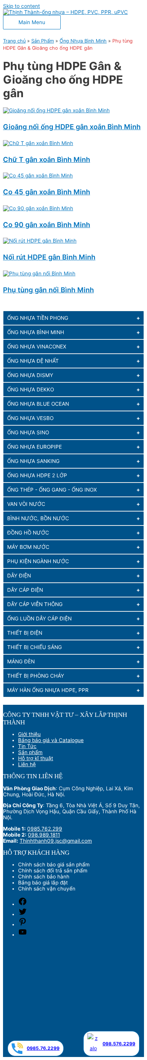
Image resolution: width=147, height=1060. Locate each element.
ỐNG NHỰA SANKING (33, 461)
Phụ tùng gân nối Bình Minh (48, 290)
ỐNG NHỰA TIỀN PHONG (37, 318)
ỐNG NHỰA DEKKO (30, 389)
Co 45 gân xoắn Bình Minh (46, 192)
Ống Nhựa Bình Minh (83, 41)
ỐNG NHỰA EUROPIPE (34, 447)
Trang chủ (14, 41)
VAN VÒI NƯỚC (26, 504)
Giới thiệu (29, 734)
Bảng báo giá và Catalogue (51, 740)
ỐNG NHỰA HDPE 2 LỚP (37, 475)
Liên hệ (27, 764)
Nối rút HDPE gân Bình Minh (49, 257)
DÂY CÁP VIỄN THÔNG (35, 604)
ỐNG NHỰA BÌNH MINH (35, 332)
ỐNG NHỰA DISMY (30, 375)
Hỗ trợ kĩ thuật (35, 758)
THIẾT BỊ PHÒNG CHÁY (35, 676)
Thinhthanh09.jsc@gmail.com (56, 841)
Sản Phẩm (42, 41)
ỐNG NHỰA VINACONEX (36, 347)
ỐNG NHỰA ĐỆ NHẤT (33, 361)
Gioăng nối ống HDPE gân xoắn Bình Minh (72, 126)
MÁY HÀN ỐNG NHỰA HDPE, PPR (48, 690)
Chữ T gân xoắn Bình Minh (46, 159)
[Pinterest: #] (22, 924)
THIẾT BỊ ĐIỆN (24, 633)
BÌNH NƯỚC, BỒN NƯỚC (38, 518)
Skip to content (21, 6)
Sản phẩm (30, 752)
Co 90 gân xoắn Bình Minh (46, 224)
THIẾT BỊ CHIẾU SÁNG (34, 647)
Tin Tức (27, 746)
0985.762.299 (44, 829)
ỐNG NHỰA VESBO (30, 418)
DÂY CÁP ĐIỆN (25, 590)
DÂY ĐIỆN (19, 576)
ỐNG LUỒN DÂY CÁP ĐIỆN (39, 619)
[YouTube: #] (22, 935)
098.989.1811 (44, 835)
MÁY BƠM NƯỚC (28, 547)
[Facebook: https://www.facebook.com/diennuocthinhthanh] (22, 904)
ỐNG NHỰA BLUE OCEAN (38, 404)
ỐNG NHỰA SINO (28, 432)
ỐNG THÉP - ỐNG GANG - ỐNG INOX (52, 490)
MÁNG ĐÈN (21, 661)
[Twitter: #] (22, 914)
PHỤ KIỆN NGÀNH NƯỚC (38, 561)
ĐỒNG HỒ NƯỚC (28, 533)
